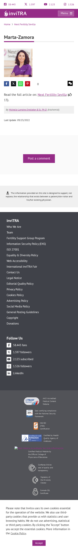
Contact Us (13, 272)
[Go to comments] (70, 83)
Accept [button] (39, 543)
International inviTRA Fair (22, 266)
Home (7, 24)
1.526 (71, 4)
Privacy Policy (15, 289)
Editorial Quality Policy (20, 283)
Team (10, 232)
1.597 (32, 4)
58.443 (12, 4)
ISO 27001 (13, 249)
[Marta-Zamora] (18, 62)
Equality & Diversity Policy (22, 255)
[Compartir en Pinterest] (27, 83)
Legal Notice (14, 278)
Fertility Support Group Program (26, 238)
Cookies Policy (15, 295)
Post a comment (39, 158)
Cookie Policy (18, 533)
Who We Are (14, 226)
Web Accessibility (17, 260)
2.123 (51, 4)
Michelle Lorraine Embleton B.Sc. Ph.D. (28, 109)
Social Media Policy (18, 306)
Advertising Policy (17, 300)
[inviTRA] (15, 13)
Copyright (12, 317)
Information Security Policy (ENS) (26, 243)
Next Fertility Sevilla (24, 24)
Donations (13, 323)
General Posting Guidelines (23, 312)
